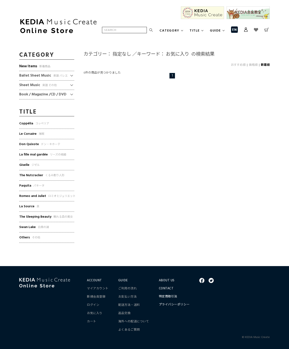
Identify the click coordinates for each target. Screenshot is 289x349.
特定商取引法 (168, 296)
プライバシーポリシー (174, 304)
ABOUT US (167, 280)
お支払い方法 (127, 296)
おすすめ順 (238, 65)
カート (91, 321)
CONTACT (166, 288)
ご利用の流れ (127, 288)
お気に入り (94, 313)
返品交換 (124, 313)
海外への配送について (133, 321)
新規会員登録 (96, 296)
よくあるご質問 (129, 329)
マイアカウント (98, 288)
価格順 (253, 65)
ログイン (93, 304)
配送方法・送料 (129, 304)
